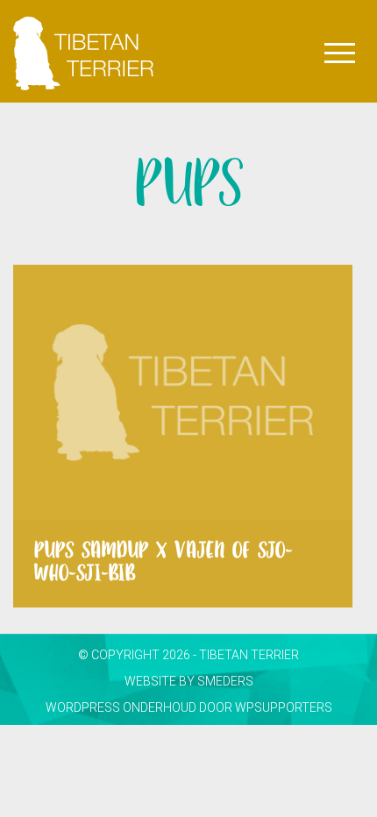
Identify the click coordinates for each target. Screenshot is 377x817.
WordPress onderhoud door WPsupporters (189, 707)
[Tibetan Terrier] (83, 22)
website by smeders (188, 681)
